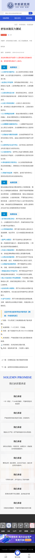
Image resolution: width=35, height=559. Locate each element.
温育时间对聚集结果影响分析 (18, 367)
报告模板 (29, 18)
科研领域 (22, 24)
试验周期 (6, 18)
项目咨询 (17, 18)
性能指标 (30, 24)
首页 (16, 24)
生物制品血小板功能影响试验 (18, 360)
